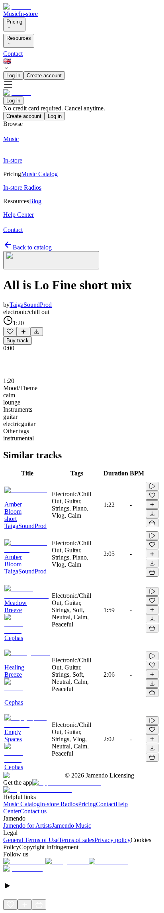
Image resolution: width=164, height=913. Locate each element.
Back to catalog (32, 247)
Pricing (14, 22)
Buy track (17, 341)
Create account (44, 76)
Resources (18, 38)
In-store (28, 13)
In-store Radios (59, 804)
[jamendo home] (17, 6)
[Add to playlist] (23, 331)
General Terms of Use (31, 839)
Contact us (33, 811)
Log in (13, 76)
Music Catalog (21, 804)
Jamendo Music (71, 825)
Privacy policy (112, 839)
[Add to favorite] (10, 331)
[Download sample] (36, 331)
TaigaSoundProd (31, 304)
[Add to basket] (152, 522)
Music (11, 13)
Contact (13, 53)
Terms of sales (76, 839)
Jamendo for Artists (27, 825)
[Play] (51, 260)
